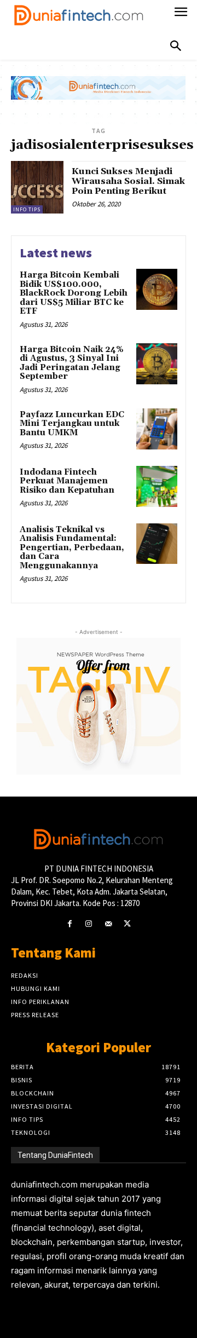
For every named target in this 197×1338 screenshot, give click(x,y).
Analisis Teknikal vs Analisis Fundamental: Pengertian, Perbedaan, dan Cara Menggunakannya (72, 547)
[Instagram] (89, 924)
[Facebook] (70, 924)
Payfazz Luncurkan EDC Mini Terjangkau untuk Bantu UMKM (72, 424)
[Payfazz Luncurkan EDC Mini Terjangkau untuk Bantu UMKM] (156, 428)
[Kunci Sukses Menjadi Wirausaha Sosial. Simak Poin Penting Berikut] (37, 187)
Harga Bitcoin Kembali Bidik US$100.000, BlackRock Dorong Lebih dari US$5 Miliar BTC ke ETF (74, 293)
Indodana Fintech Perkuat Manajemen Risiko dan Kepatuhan (67, 481)
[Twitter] (127, 924)
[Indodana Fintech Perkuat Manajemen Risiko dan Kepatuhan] (156, 486)
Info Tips (26, 209)
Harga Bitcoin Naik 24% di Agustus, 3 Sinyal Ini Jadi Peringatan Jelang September (72, 363)
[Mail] (108, 924)
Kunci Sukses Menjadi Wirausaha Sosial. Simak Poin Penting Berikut (128, 181)
